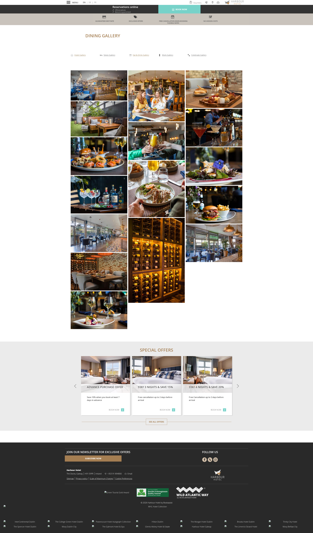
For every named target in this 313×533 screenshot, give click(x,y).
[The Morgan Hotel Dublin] (200, 521)
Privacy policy (82, 478)
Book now (116, 409)
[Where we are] (212, 2)
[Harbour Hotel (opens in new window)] (156, 189)
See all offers (156, 421)
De (90, 2)
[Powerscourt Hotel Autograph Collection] (112, 521)
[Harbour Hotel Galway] (200, 526)
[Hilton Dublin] (156, 521)
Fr (95, 2)
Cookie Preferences (123, 478)
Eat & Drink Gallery (141, 55)
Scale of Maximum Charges (101, 478)
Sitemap (70, 478)
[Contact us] (218, 2)
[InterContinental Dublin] (24, 521)
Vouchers (197, 2)
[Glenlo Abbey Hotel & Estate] (156, 526)
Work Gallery (167, 55)
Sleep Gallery (109, 55)
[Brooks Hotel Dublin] (245, 521)
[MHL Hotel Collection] (156, 511)
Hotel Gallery (80, 55)
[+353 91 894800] (206, 2)
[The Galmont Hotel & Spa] (112, 526)
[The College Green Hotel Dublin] (68, 521)
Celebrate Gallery (198, 55)
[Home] (234, 2)
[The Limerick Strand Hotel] (245, 526)
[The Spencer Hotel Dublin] (24, 526)
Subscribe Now (93, 458)
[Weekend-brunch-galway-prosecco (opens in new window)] (156, 141)
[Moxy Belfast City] (289, 526)
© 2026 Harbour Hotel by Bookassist (156, 502)
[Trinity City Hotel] (289, 521)
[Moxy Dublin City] (68, 526)
